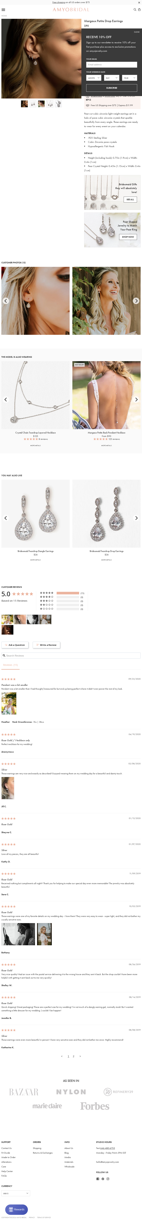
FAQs (4, 1175)
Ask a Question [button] (17, 644)
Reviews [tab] (7, 664)
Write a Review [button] (48, 644)
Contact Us (6, 1148)
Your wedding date (95, 72)
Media (67, 1157)
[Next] (136, 301)
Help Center (7, 1171)
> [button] (80, 1056)
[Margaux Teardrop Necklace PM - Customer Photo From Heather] (7, 619)
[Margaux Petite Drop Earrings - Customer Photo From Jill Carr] (20, 619)
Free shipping (58, 2)
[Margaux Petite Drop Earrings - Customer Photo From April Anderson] (7, 630)
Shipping (37, 1148)
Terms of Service (44, 1217)
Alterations (6, 1161)
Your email (91, 59)
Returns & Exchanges (43, 1152)
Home (4, 15)
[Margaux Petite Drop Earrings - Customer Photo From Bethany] (33, 619)
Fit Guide (5, 1152)
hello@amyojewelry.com (107, 1161)
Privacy (32, 1217)
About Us (68, 1148)
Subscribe (111, 87)
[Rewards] (16, 1209)
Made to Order (8, 1157)
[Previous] (6, 301)
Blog (66, 1152)
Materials (68, 1161)
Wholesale (69, 1166)
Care (3, 1166)
